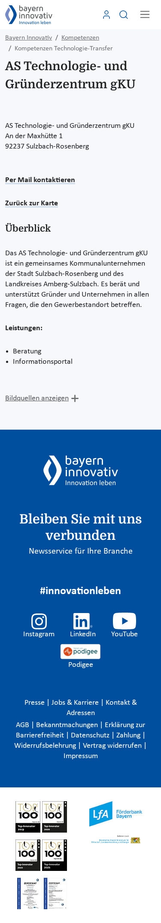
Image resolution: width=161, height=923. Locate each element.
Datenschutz (91, 735)
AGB (23, 725)
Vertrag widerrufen (113, 746)
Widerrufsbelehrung (46, 746)
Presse (35, 703)
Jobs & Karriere (76, 703)
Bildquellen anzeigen (37, 398)
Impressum (81, 756)
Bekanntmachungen (68, 725)
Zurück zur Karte (31, 203)
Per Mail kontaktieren (40, 180)
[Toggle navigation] (145, 14)
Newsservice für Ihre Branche (81, 551)
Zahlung (129, 735)
